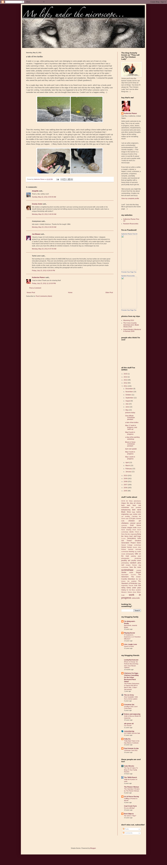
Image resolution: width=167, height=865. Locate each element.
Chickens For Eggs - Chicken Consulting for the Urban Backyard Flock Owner (131, 677)
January (129, 472)
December (129, 389)
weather (138, 590)
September (130, 398)
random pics (135, 563)
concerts (124, 525)
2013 (126, 380)
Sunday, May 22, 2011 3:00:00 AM (44, 197)
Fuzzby (123, 538)
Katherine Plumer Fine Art (129, 234)
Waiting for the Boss (128, 590)
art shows (137, 503)
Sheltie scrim (127, 572)
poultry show (136, 560)
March (128, 465)
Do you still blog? (129, 808)
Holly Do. (127, 739)
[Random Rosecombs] (129, 308)
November (129, 392)
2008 (126, 481)
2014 (126, 377)
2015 (126, 374)
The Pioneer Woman (131, 787)
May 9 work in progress (130, 433)
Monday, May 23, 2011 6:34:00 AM (44, 227)
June (127, 407)
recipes (128, 565)
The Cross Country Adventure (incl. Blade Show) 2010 (131, 325)
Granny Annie (37, 204)
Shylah (138, 572)
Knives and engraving (132, 714)
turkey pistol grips (134, 588)
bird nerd (136, 510)
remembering (129, 731)
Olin (136, 554)
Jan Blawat (36, 234)
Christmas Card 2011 (131, 750)
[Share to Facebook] (69, 179)
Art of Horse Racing (131, 796)
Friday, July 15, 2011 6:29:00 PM (43, 270)
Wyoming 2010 (128, 320)
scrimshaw (127, 570)
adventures (137, 501)
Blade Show (126, 512)
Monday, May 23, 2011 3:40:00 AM (44, 214)
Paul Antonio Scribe (131, 748)
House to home (129, 646)
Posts (126, 829)
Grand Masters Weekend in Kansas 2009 (132, 330)
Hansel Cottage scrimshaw (131, 545)
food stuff (132, 536)
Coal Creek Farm (130, 806)
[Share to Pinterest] (71, 179)
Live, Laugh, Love (130, 644)
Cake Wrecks (129, 766)
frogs (139, 536)
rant (122, 565)
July (127, 404)
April (127, 462)
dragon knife (132, 527)
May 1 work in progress (130, 458)
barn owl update (131, 449)
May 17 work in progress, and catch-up (131, 427)
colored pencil (135, 523)
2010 (126, 475)
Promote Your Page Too (128, 272)
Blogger (93, 848)
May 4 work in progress (130, 453)
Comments (128, 833)
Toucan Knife (133, 585)
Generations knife (134, 538)
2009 (126, 478)
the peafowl (131, 581)
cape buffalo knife (135, 514)
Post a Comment (35, 288)
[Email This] (62, 179)
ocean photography (127, 554)
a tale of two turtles (131, 422)
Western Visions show (128, 592)
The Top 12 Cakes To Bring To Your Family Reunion (131, 770)
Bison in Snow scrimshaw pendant (130, 444)
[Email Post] (57, 179)
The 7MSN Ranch (130, 777)
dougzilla (35, 191)
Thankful (133, 574)
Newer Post (31, 292)
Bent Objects (129, 814)
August (128, 401)
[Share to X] (66, 179)
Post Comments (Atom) (44, 296)
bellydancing (125, 510)
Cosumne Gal (129, 705)
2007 (126, 485)
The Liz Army (129, 695)
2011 (126, 386)
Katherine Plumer (38, 277)
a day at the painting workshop (132, 438)
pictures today (130, 413)
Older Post (109, 292)
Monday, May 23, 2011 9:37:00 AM (44, 249)
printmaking (125, 563)
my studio (138, 551)
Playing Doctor (129, 633)
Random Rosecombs (130, 224)
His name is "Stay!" (130, 815)
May (127, 410)
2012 (126, 383)
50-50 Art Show (127, 501)
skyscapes (124, 574)
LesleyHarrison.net (131, 660)
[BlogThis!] (64, 179)
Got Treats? (126, 541)
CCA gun (132, 518)
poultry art (125, 560)
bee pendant (136, 507)
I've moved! (127, 725)
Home (70, 292)
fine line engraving (131, 534)
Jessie (135, 547)
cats (127, 518)
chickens (125, 523)
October (129, 395)
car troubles (125, 516)
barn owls (125, 505)
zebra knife (136, 598)
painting (133, 556)
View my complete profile (130, 198)
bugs (133, 512)
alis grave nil (128, 724)
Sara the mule (135, 567)
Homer (123, 547)
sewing (138, 570)
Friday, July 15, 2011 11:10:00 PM (44, 283)
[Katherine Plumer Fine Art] (129, 270)
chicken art (134, 521)
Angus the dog (127, 503)
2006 (126, 488)
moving (131, 551)
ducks (131, 532)
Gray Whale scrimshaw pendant (130, 417)
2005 (126, 491)
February (129, 469)
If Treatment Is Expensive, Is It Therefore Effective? (132, 637)
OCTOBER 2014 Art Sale (132, 733)
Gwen (139, 543)
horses (129, 547)
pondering (138, 558)
